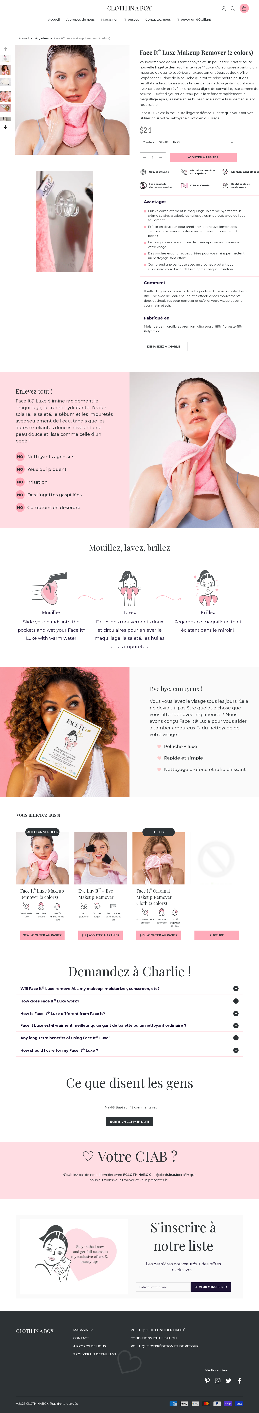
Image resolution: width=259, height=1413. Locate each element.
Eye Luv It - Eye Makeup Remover (96, 894)
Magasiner (109, 19)
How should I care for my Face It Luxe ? (59, 1050)
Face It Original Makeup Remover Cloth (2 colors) (154, 897)
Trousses (131, 19)
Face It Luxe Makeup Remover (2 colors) (42, 894)
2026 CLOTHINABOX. (32, 1404)
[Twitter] (228, 1380)
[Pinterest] (207, 1380)
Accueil (54, 19)
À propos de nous (80, 19)
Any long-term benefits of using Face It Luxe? (65, 1037)
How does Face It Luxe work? (49, 1000)
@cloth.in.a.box (169, 1175)
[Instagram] (218, 1380)
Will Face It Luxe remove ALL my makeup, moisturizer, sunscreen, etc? (90, 988)
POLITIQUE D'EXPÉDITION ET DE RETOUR (164, 1346)
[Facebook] (240, 1381)
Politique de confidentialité (158, 1330)
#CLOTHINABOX (137, 1175)
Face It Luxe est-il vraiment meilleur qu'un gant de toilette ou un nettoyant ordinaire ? (103, 1025)
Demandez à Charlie (163, 346)
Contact (81, 1338)
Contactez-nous (158, 19)
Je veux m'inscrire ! (211, 1287)
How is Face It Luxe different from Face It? (62, 1013)
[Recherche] (232, 8)
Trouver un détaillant (194, 19)
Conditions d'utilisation (154, 1338)
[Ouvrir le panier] (244, 8)
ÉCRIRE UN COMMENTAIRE (129, 1121)
